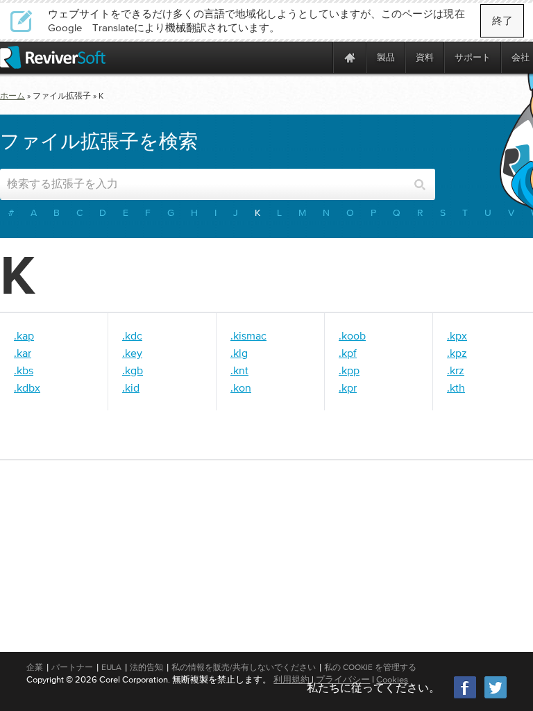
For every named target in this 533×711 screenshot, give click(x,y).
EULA (111, 667)
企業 (34, 667)
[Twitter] (495, 697)
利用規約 (291, 679)
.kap (24, 335)
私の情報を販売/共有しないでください (243, 667)
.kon (240, 387)
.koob (352, 335)
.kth (456, 387)
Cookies (392, 679)
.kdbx (27, 387)
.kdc (132, 335)
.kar (22, 352)
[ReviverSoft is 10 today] (319, 57)
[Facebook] (465, 697)
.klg (239, 352)
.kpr (348, 387)
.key (132, 352)
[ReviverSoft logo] (52, 57)
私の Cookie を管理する (370, 667)
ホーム (12, 96)
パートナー (72, 667)
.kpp (349, 370)
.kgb (132, 370)
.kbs (23, 370)
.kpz (457, 352)
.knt (239, 370)
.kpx (457, 335)
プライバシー (343, 679)
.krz (455, 370)
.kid (130, 387)
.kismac (248, 335)
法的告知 (146, 667)
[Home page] (350, 57)
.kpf (348, 352)
